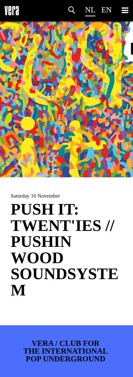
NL (90, 9)
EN (106, 9)
